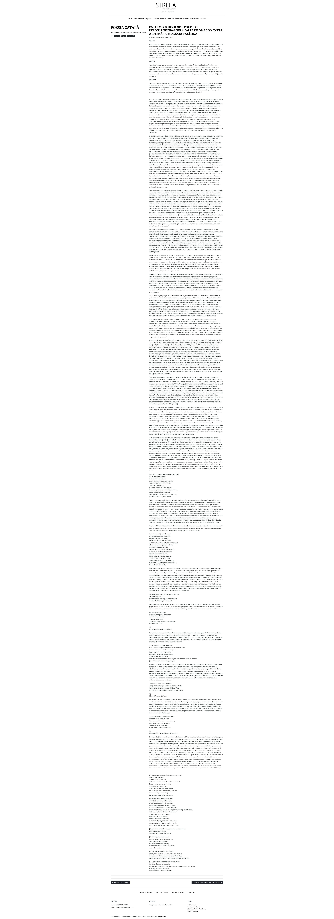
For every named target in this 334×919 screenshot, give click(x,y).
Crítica (156, 19)
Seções (148, 19)
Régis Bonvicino (193, 911)
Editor (203, 19)
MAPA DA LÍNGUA (162, 893)
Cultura (170, 19)
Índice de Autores (182, 19)
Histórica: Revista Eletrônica (197, 909)
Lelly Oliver (162, 916)
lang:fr (123, 36)
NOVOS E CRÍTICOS (146, 893)
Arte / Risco (194, 19)
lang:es (117, 36)
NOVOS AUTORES (178, 893)
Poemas (163, 19)
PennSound (191, 905)
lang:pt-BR (131, 36)
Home (130, 19)
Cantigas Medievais (194, 907)
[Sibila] (166, 6)
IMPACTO (191, 893)
